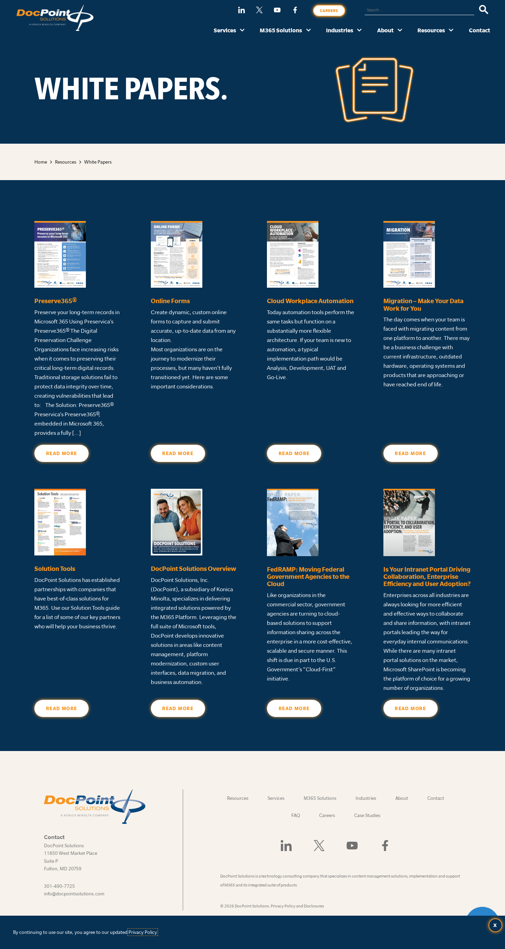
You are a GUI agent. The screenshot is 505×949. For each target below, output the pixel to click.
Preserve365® (57, 301)
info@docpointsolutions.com (74, 893)
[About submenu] (400, 30)
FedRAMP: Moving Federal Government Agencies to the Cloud (308, 577)
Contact (479, 30)
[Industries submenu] (359, 30)
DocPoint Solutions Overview (193, 568)
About (385, 30)
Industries (339, 30)
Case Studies (367, 815)
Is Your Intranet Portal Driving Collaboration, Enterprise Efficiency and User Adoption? (427, 577)
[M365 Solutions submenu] (308, 30)
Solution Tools (54, 568)
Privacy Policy (142, 932)
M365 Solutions (281, 30)
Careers (329, 11)
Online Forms (170, 301)
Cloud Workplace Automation (310, 301)
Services (225, 30)
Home (40, 162)
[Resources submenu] (451, 30)
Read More (61, 453)
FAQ (295, 815)
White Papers (98, 162)
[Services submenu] (242, 30)
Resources (431, 30)
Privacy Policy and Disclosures (297, 906)
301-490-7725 (59, 886)
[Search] (484, 10)
